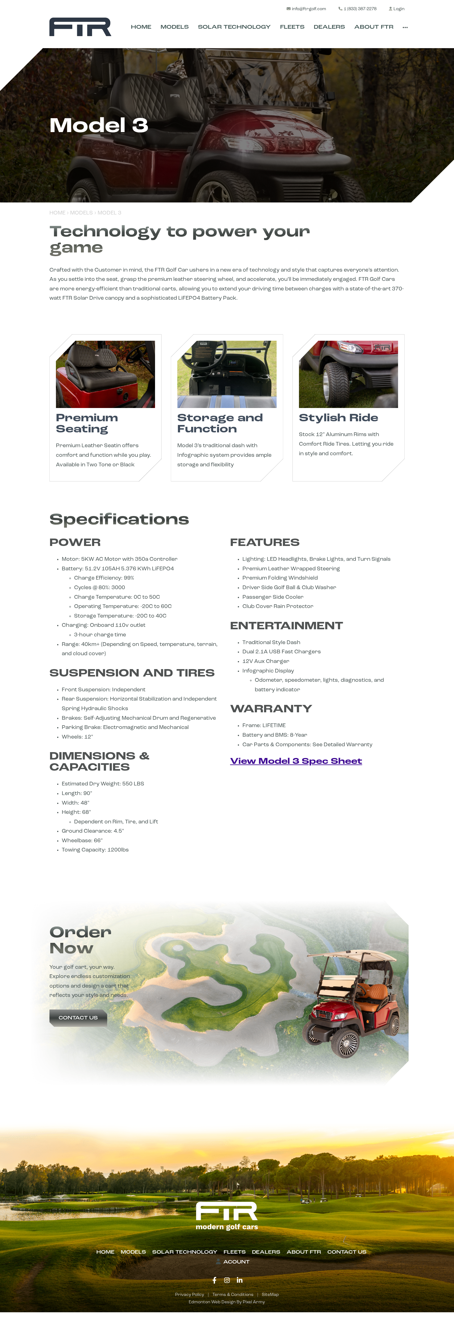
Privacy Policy (189, 1295)
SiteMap (270, 1295)
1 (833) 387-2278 (360, 9)
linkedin (239, 1280)
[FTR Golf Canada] (80, 27)
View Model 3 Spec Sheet (296, 761)
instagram (227, 1280)
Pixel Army (254, 1302)
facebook (214, 1280)
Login (399, 9)
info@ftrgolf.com (309, 9)
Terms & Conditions (233, 1295)
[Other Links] (405, 28)
